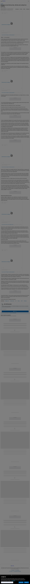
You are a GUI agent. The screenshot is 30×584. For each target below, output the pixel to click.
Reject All (26, 582)
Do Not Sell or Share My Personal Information (7, 582)
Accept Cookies (21, 582)
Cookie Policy (13, 580)
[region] (15, 580)
